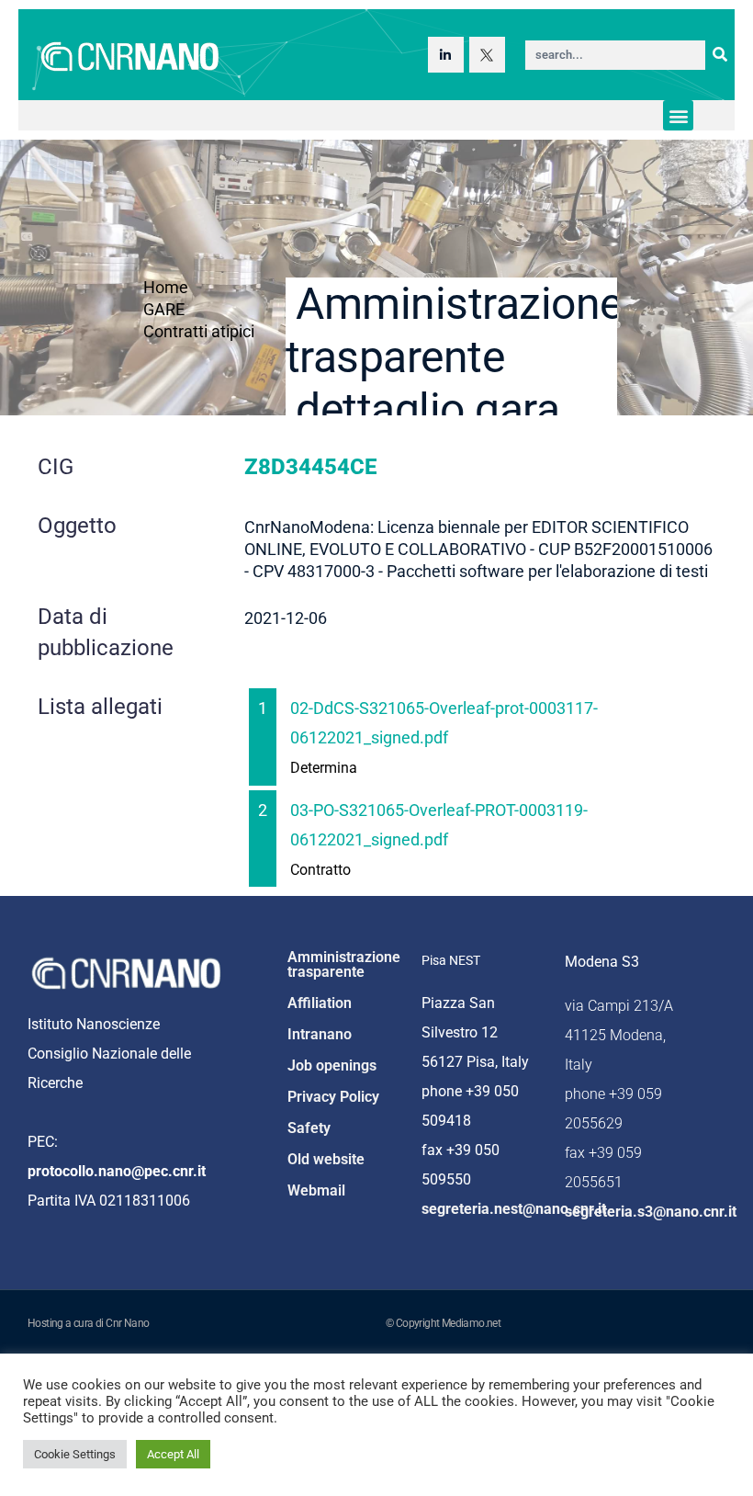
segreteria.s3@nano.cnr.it (650, 1211)
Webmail (316, 1190)
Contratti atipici (198, 331)
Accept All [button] (173, 1454)
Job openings (331, 1065)
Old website (326, 1159)
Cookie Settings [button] (75, 1454)
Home (165, 287)
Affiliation (319, 1003)
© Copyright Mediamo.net (443, 1323)
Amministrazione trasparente (343, 964)
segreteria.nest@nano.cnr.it (513, 1209)
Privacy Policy (333, 1096)
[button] (678, 115)
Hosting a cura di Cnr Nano (88, 1323)
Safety (309, 1128)
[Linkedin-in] (446, 55)
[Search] (720, 55)
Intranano (319, 1034)
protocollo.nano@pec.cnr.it (117, 1171)
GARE (164, 309)
